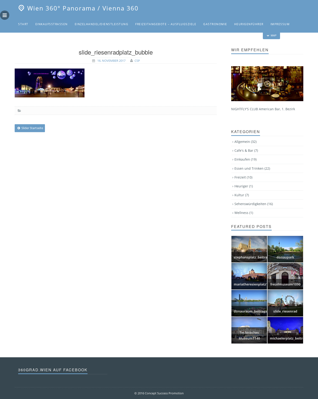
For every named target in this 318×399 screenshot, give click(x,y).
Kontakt (25, 40)
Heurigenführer (249, 24)
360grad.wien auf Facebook (53, 369)
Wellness (243, 212)
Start (23, 24)
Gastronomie (215, 24)
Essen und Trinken (252, 168)
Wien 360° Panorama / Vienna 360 (83, 8)
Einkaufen (245, 159)
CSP (137, 60)
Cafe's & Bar (246, 150)
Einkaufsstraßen (51, 24)
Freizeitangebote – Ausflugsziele (165, 24)
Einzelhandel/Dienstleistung (102, 24)
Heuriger (243, 186)
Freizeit (243, 177)
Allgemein (245, 141)
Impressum (280, 24)
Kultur (241, 195)
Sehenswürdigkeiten (59, 40)
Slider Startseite (32, 128)
